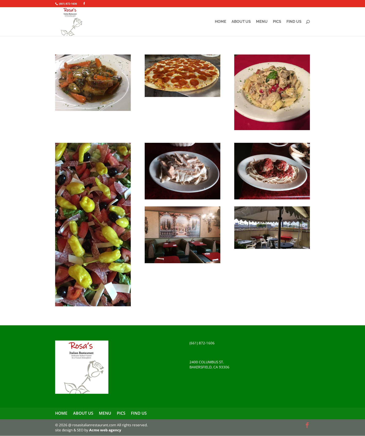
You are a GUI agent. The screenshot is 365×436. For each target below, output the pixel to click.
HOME (220, 22)
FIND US (293, 22)
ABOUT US (241, 22)
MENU (262, 22)
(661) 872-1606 (68, 3)
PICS (277, 22)
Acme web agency (105, 430)
